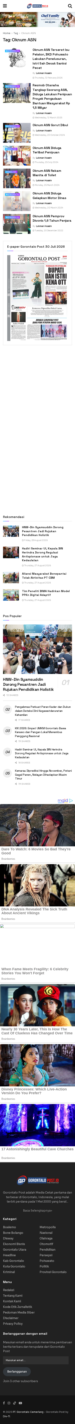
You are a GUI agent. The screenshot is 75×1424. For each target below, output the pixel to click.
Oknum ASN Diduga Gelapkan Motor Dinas (49, 195)
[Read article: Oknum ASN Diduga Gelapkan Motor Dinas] (17, 201)
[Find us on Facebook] (4, 1403)
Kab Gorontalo (13, 1261)
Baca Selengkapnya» (37, 1210)
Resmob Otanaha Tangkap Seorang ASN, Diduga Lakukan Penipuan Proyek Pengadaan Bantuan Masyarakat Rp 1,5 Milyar (52, 96)
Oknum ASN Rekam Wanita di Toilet (47, 173)
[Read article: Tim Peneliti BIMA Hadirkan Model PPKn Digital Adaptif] (11, 595)
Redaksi (8, 1290)
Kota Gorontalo (14, 1266)
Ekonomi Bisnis (14, 1244)
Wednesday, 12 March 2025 (48, 117)
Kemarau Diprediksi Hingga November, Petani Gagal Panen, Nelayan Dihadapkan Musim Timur (43, 774)
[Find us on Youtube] (20, 1403)
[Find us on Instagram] (9, 1403)
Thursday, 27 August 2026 (37, 565)
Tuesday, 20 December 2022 (48, 230)
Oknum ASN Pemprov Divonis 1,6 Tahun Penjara (52, 218)
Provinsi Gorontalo (53, 1272)
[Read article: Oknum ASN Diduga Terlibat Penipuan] (17, 156)
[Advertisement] (37, 388)
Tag (16, 33)
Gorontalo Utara (14, 1249)
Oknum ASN (28, 33)
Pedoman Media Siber (19, 1312)
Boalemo (9, 1227)
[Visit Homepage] (37, 6)
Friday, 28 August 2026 (36, 540)
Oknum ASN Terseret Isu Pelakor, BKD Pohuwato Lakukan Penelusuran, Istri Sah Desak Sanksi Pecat (51, 59)
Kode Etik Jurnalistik (17, 1307)
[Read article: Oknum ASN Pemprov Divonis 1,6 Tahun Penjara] (17, 224)
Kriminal (9, 1272)
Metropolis (12, 51)
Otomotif (46, 1244)
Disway (8, 1238)
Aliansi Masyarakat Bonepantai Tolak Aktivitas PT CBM (44, 575)
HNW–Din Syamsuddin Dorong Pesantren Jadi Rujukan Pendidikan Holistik (42, 531)
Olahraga (46, 1238)
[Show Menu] (5, 6)
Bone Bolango (13, 1233)
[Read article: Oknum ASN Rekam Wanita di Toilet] (17, 178)
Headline (11, 149)
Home (6, 33)
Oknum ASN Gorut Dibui (50, 125)
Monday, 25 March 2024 (46, 185)
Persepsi (46, 1255)
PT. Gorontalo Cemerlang (28, 1411)
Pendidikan (47, 1249)
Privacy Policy (13, 1323)
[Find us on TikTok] (14, 1403)
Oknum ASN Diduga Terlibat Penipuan (47, 150)
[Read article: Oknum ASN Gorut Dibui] (17, 133)
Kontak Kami (12, 1301)
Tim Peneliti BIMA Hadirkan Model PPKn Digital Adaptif (46, 593)
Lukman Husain (44, 73)
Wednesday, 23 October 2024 (49, 135)
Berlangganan (17, 1371)
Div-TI (6, 1416)
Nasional (46, 1233)
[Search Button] (70, 6)
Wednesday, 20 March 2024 (48, 207)
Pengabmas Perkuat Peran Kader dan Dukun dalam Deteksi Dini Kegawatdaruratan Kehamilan (43, 710)
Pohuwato (47, 1261)
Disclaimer (10, 1318)
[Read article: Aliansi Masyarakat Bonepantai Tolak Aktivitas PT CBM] (11, 577)
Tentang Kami (12, 1295)
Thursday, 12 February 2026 (48, 77)
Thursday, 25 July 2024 (46, 162)
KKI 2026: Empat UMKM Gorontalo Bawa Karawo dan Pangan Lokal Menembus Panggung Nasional (40, 732)
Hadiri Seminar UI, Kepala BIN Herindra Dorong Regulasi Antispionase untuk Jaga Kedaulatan (42, 554)
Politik (44, 1266)
